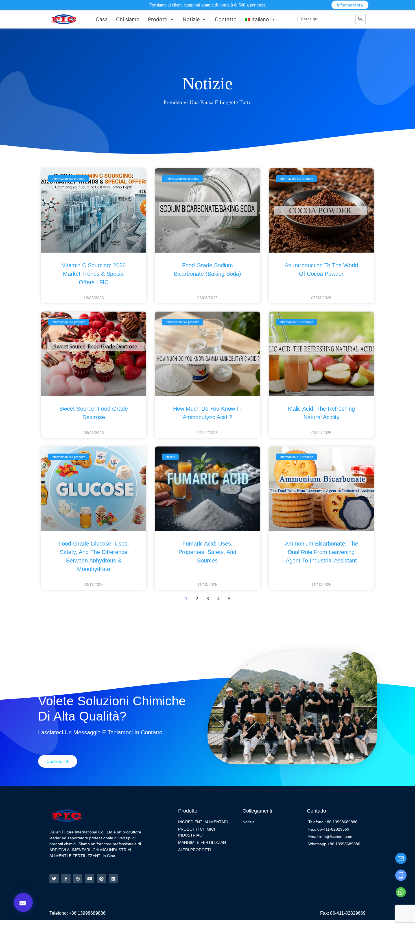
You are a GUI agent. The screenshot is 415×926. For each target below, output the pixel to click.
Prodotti (157, 19)
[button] (23, 902)
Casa (102, 19)
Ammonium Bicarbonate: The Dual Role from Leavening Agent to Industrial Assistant (321, 552)
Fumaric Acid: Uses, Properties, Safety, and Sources (207, 552)
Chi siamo (127, 19)
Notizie (191, 19)
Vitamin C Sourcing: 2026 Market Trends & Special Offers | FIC (94, 273)
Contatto (226, 19)
